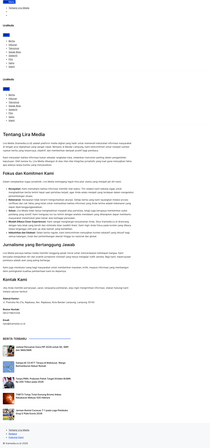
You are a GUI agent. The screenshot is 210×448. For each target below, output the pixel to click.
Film (11, 59)
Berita (12, 41)
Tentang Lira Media (19, 7)
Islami (12, 66)
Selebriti (13, 55)
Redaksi (13, 11)
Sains (11, 63)
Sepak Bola (15, 52)
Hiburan (13, 44)
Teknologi (14, 48)
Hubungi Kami (16, 15)
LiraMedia (8, 25)
